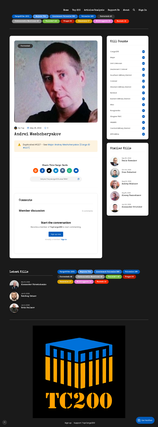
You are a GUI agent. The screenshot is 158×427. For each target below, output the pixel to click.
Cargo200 (114, 51)
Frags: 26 (68, 21)
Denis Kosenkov (129, 161)
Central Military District (120, 128)
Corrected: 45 (106, 16)
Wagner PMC (116, 116)
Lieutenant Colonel (118, 69)
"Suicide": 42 (51, 21)
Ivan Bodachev (129, 172)
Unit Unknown (116, 63)
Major (112, 57)
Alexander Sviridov (132, 207)
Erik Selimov (28, 308)
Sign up (68, 423)
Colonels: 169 (87, 16)
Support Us (114, 10)
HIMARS (113, 122)
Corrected (25, 46)
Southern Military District (121, 75)
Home (66, 10)
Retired (113, 93)
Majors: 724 (41, 16)
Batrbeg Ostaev (28, 296)
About (126, 10)
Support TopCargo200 (84, 423)
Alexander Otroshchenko (33, 285)
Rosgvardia (115, 110)
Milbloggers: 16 (103, 21)
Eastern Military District (120, 98)
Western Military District (120, 87)
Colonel (113, 81)
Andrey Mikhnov (130, 184)
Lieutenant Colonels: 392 (63, 16)
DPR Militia (114, 134)
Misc (112, 104)
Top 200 (76, 10)
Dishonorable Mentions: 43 (27, 21)
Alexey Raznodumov (131, 195)
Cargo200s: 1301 (22, 16)
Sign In (143, 10)
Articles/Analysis (94, 10)
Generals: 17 (83, 21)
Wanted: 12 (121, 21)
